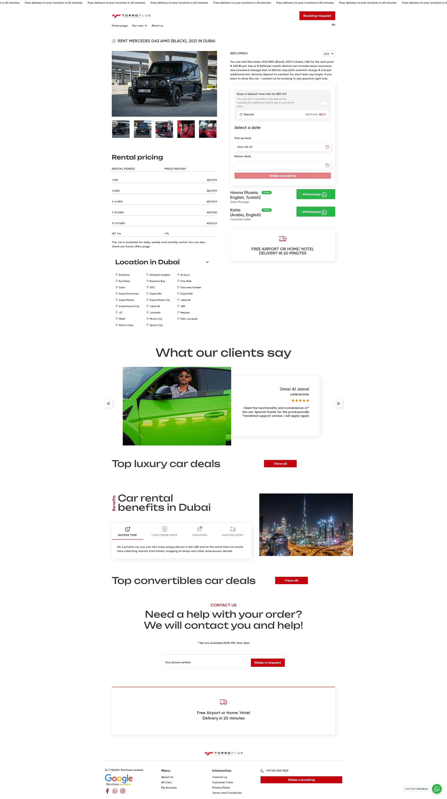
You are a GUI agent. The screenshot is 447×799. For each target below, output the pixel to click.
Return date (243, 156)
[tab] (127, 532)
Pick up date (243, 138)
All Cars (166, 782)
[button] (113, 83)
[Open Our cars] (145, 26)
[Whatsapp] (115, 791)
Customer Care (222, 782)
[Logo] (131, 16)
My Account (169, 787)
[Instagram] (122, 791)
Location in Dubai (147, 262)
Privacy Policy (221, 787)
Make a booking (282, 175)
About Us (167, 777)
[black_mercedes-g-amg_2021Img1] (164, 84)
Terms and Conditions (227, 792)
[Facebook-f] (107, 791)
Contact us (219, 777)
